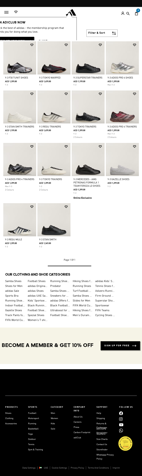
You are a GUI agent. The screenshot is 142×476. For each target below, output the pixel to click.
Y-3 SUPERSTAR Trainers (87, 78)
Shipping (100, 418)
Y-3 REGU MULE (13, 239)
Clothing (9, 418)
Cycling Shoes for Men (105, 315)
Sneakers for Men (60, 296)
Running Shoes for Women (15, 300)
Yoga (30, 434)
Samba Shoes (13, 281)
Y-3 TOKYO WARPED (49, 78)
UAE (46, 468)
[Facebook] (121, 413)
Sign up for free (117, 346)
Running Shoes (82, 286)
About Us (78, 417)
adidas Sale (12, 291)
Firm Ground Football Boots (105, 296)
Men (53, 413)
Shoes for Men (14, 286)
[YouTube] (121, 425)
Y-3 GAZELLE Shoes (118, 179)
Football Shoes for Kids (37, 310)
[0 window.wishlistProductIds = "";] (16, 12)
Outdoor (32, 439)
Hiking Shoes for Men (82, 281)
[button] (32, 45)
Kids (53, 424)
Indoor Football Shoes (15, 305)
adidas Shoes (36, 291)
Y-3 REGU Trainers (50, 127)
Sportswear (102, 305)
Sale (53, 429)
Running (32, 424)
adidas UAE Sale (37, 296)
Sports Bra (11, 296)
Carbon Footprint (82, 432)
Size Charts (102, 439)
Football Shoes (37, 281)
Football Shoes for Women (60, 315)
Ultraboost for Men (60, 310)
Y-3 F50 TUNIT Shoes (16, 78)
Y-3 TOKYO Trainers (84, 127)
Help (98, 413)
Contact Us (101, 444)
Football (32, 413)
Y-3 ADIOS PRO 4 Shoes (120, 78)
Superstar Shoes (105, 300)
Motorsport (33, 418)
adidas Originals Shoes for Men (37, 286)
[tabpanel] (71, 156)
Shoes (8, 413)
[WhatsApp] (121, 430)
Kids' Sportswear (37, 300)
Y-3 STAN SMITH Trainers (19, 127)
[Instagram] (121, 419)
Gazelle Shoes (13, 310)
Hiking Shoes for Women (82, 310)
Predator (55, 286)
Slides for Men (81, 300)
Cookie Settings (59, 468)
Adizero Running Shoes (105, 291)
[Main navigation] (6, 12)
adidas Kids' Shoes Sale (105, 281)
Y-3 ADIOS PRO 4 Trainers (122, 127)
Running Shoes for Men (60, 281)
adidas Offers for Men (60, 300)
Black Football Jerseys (60, 305)
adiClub (77, 438)
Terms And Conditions (98, 468)
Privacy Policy (77, 468)
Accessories (11, 424)
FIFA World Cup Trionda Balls (15, 320)
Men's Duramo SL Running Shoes (82, 315)
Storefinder (102, 450)
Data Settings (29, 468)
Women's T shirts (37, 320)
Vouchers (100, 434)
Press (76, 427)
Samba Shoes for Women (60, 291)
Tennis (31, 444)
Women (54, 418)
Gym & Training (35, 450)
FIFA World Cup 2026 (82, 305)
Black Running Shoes (37, 305)
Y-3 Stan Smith (47, 239)
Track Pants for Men (15, 315)
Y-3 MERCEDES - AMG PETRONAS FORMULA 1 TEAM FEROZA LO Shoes (86, 182)
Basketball (33, 429)
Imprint (116, 468)
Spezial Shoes (36, 315)
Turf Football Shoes (82, 291)
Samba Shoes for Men (82, 296)
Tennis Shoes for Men (105, 286)
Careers (77, 422)
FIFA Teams (102, 310)
